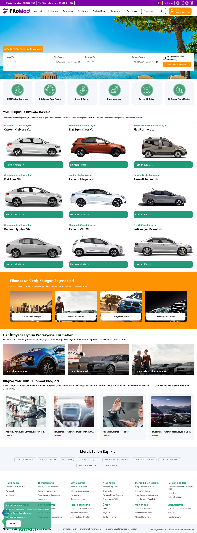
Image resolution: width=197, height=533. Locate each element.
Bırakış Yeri (90, 57)
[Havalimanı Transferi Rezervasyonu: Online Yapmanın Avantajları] (171, 411)
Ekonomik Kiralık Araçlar (31, 316)
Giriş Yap (106, 509)
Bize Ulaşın (132, 11)
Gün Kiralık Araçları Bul (176, 64)
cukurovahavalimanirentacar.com (121, 529)
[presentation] (185, 306)
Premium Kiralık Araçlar (166, 316)
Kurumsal (10, 491)
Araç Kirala (68, 11)
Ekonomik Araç (68, 459)
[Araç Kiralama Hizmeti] (34, 359)
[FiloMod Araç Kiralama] (16, 11)
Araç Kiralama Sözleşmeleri (146, 495)
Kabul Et (13, 523)
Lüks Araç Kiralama (109, 465)
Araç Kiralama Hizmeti (17, 371)
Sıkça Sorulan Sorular (80, 491)
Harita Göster (173, 493)
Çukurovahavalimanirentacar (179, 509)
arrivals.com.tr (70, 529)
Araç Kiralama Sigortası (89, 459)
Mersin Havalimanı (143, 517)
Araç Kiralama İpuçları (25, 459)
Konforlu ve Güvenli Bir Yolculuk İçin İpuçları (27, 431)
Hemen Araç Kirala (110, 487)
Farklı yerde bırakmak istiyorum (175, 58)
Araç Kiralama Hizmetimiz (49, 495)
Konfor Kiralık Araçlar (76, 316)
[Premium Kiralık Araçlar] (166, 306)
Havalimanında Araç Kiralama (116, 459)
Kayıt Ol (106, 513)
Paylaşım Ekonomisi (79, 513)
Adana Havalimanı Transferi (116, 431)
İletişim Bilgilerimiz (175, 497)
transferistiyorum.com (90, 529)
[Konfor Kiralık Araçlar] (76, 306)
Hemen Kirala (13, 164)
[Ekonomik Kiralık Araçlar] (31, 306)
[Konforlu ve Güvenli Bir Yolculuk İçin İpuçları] (26, 411)
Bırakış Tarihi (138, 57)
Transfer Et (107, 491)
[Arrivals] (27, 529)
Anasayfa (38, 11)
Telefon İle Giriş (109, 517)
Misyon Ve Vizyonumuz (16, 487)
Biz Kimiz (10, 495)
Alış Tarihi (59, 57)
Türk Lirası (168, 3)
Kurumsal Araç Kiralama (48, 487)
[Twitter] (187, 3)
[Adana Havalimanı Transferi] (123, 411)
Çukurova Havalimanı (144, 509)
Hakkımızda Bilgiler (79, 487)
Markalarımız (116, 11)
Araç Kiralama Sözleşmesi (144, 459)
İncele (9, 435)
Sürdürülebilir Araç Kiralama (82, 509)
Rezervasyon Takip (111, 499)
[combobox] (29, 62)
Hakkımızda (53, 11)
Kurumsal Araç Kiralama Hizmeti (152, 371)
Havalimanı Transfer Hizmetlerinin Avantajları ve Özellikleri (82, 431)
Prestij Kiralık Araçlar (121, 316)
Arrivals (171, 513)
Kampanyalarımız (78, 499)
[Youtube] (191, 3)
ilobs (172, 529)
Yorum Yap (42, 499)
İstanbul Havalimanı (143, 513)
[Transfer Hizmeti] (99, 359)
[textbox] (29, 62)
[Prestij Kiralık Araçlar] (121, 306)
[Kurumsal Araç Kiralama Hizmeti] (163, 359)
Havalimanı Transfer (48, 459)
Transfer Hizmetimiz (46, 491)
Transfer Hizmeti (80, 371)
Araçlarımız (83, 11)
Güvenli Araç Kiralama (87, 465)
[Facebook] (178, 3)
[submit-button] (162, 11)
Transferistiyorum (175, 517)
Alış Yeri (11, 57)
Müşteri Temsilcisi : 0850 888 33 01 (20, 3)
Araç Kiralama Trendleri (170, 459)
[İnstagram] (182, 3)
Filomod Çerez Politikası (15, 517)
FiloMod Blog (99, 11)
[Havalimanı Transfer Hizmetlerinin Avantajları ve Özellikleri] (74, 411)
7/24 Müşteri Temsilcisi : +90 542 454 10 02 (55, 3)
